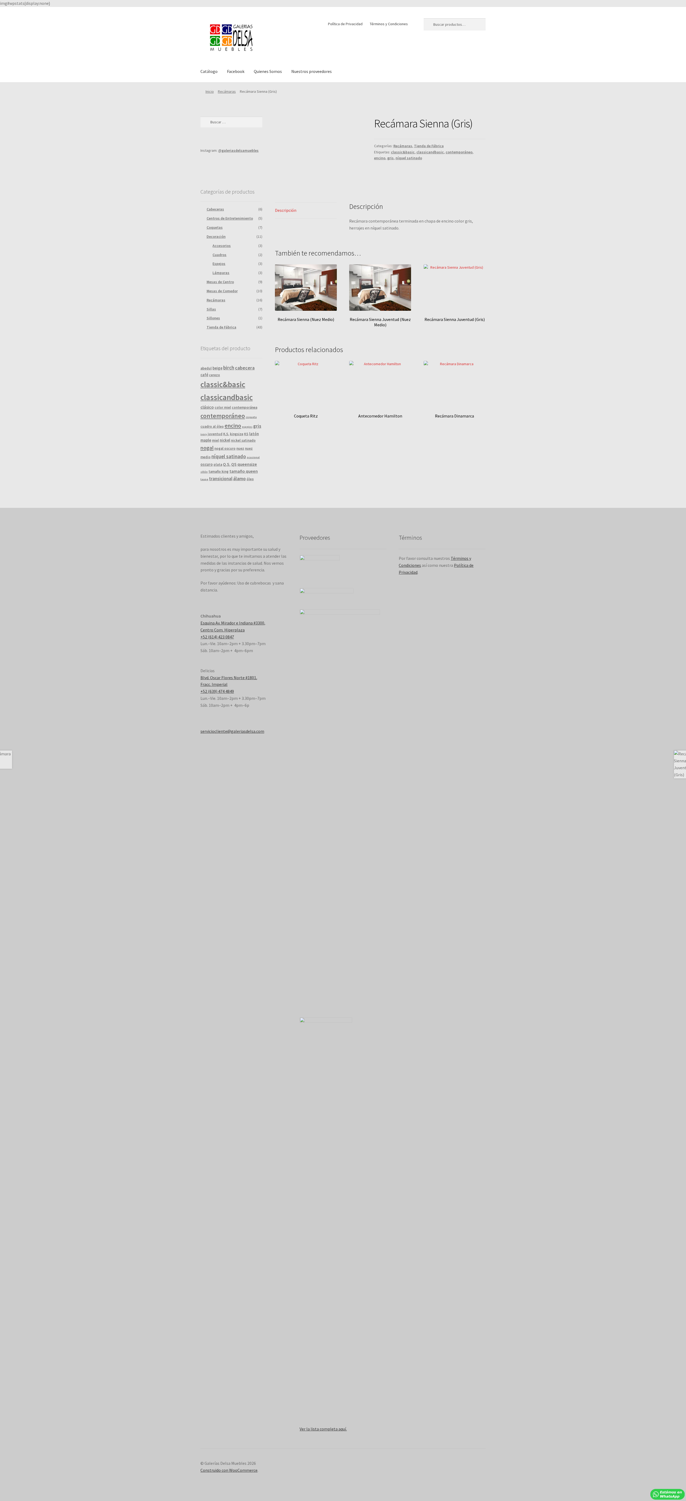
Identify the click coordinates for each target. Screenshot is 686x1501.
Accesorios (221, 245)
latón (254, 433)
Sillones (213, 318)
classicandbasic (430, 152)
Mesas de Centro (220, 281)
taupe (204, 479)
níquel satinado (409, 158)
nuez (240, 448)
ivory (203, 434)
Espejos (218, 263)
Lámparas (220, 272)
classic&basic (403, 152)
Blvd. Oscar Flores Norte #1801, (228, 677)
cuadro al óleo (212, 426)
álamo (239, 478)
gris (390, 158)
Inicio (210, 91)
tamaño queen (243, 471)
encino (379, 158)
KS (246, 434)
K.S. (226, 434)
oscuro (206, 464)
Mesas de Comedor (222, 291)
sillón (204, 472)
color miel (223, 407)
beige (217, 368)
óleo (250, 479)
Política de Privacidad (345, 23)
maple (205, 440)
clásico (207, 407)
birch (228, 367)
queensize (247, 464)
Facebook (235, 71)
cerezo (214, 375)
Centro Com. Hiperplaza (222, 630)
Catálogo (209, 71)
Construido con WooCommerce (229, 1470)
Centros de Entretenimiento (230, 218)
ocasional (253, 457)
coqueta (251, 417)
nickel (225, 440)
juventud (215, 434)
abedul (206, 368)
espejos (247, 426)
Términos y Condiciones (389, 23)
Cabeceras (215, 209)
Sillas (211, 309)
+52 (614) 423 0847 (217, 636)
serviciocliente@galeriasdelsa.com (232, 731)
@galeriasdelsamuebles (238, 150)
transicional (220, 479)
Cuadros (219, 254)
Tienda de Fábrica (429, 145)
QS (234, 464)
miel (215, 440)
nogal (207, 447)
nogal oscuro (225, 448)
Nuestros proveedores (311, 71)
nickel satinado (243, 440)
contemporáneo (459, 152)
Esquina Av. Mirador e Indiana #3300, (232, 623)
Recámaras (227, 91)
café (204, 374)
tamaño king (218, 471)
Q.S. (226, 464)
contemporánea (244, 407)
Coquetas (215, 227)
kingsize (236, 434)
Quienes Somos (268, 71)
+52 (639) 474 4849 (217, 691)
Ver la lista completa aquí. (323, 1429)
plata (218, 464)
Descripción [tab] (285, 210)
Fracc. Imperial (214, 684)
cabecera (245, 368)
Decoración (216, 236)
